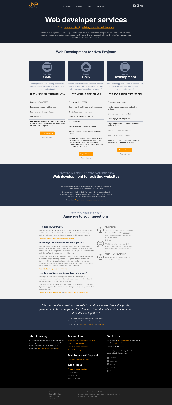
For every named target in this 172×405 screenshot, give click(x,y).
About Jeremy (38, 337)
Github (112, 368)
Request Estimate (47, 133)
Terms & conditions (74, 378)
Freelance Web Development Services (81, 341)
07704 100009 (120, 346)
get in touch (119, 258)
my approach (49, 349)
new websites (71, 27)
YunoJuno (113, 361)
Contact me (100, 6)
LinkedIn (113, 358)
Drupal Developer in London (78, 347)
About (89, 6)
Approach (79, 6)
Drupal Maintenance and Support (79, 359)
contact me (102, 200)
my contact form (123, 341)
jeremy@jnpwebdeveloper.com (122, 343)
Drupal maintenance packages (85, 200)
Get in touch (114, 337)
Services (68, 6)
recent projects (90, 324)
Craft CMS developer (75, 350)
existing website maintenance (98, 27)
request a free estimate (121, 249)
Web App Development (76, 344)
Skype (112, 371)
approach (81, 324)
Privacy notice (73, 372)
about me (101, 324)
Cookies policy (73, 375)
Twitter (112, 364)
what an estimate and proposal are (76, 293)
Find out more (47, 137)
